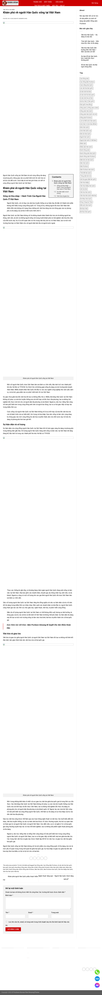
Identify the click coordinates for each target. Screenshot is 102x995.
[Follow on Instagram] (87, 969)
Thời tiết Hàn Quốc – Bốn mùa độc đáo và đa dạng (90, 42)
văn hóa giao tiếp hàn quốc (88, 179)
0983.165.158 (34, 953)
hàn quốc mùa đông (15, 867)
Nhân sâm (62, 867)
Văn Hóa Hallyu (84, 182)
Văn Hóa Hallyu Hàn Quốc (65, 869)
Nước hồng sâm (14, 869)
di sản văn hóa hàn (85, 91)
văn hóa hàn (83, 189)
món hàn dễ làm (91, 124)
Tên (7, 912)
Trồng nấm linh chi (85, 176)
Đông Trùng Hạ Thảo (86, 202)
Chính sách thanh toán (60, 971)
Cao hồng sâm (38, 865)
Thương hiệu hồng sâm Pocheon (12, 953)
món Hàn (82, 124)
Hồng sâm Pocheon (44, 867)
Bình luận (9, 895)
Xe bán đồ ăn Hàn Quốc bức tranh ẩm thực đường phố (89, 58)
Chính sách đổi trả (58, 962)
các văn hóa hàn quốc (86, 88)
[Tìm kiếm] (88, 3)
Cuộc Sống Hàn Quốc (86, 85)
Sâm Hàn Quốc (39, 869)
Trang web (55, 912)
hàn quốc (5, 867)
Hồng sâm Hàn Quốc (86, 111)
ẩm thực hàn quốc (85, 211)
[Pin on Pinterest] (42, 858)
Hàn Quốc (11, 215)
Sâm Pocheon (84, 166)
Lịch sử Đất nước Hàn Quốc (88, 120)
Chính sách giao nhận (59, 967)
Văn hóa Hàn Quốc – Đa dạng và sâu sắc (89, 36)
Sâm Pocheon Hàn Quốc (50, 869)
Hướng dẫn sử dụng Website (62, 953)
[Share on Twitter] (34, 858)
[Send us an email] (91, 969)
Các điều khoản (57, 958)
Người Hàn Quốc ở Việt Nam (88, 140)
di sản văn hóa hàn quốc (65, 865)
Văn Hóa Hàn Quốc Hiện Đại (11, 871)
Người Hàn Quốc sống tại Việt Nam (15, 175)
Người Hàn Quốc (85, 137)
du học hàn (83, 101)
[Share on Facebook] (31, 858)
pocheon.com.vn (35, 962)
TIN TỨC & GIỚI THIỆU (42, 6)
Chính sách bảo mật (59, 976)
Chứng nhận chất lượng (9, 958)
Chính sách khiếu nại (59, 981)
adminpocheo (23, 18)
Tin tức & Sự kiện (9, 9)
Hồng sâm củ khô (33, 867)
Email (30, 912)
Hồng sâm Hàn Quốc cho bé (88, 114)
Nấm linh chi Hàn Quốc (86, 160)
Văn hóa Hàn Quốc (85, 192)
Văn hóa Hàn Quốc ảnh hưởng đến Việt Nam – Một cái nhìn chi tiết (89, 50)
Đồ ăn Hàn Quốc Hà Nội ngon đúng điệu (89, 66)
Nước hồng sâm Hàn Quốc (87, 153)
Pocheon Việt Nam (8, 962)
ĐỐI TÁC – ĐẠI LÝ (58, 6)
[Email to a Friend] (38, 858)
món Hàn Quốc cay (85, 130)
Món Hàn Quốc (54, 867)
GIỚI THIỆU (48, 2)
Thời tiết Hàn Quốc (85, 173)
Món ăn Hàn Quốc (85, 134)
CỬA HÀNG (59, 2)
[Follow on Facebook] (83, 969)
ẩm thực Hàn (83, 208)
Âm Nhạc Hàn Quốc (85, 198)
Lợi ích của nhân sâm (8, 967)
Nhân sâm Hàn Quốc (86, 147)
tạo (33, 836)
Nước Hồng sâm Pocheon (26, 869)
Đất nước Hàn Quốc (85, 205)
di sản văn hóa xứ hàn (86, 98)
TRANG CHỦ (37, 2)
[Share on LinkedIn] (45, 858)
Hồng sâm (24, 867)
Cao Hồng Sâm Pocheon (50, 865)
